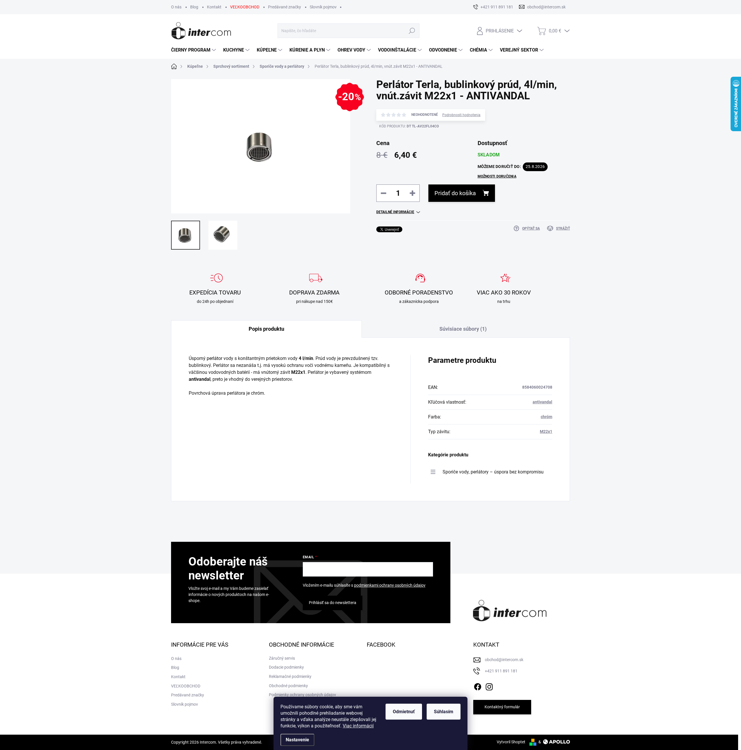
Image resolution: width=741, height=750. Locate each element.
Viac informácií (358, 726)
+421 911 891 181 (501, 671)
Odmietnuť (404, 711)
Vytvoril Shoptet (511, 742)
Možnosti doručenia (497, 176)
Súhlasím (443, 711)
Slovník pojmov (323, 7)
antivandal (542, 402)
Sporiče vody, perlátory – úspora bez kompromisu (493, 472)
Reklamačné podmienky (290, 676)
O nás (176, 7)
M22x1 (546, 431)
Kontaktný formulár (502, 707)
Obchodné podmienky (288, 685)
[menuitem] (194, 50)
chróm (546, 416)
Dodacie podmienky (286, 667)
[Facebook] (477, 685)
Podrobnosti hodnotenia (461, 115)
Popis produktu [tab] (266, 329)
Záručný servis (282, 658)
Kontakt (214, 7)
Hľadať (412, 30)
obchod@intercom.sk (504, 659)
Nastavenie (297, 739)
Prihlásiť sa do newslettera (332, 602)
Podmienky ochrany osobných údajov (302, 694)
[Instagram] (489, 685)
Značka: (535, 143)
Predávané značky (284, 7)
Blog (194, 7)
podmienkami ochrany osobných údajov (389, 585)
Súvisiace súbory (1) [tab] (463, 329)
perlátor (214, 358)
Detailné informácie (395, 212)
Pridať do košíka (455, 193)
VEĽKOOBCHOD (244, 7)
